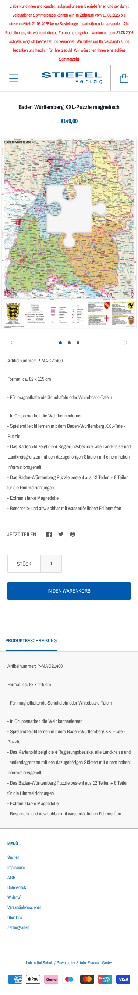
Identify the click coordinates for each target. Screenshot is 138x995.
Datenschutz (17, 887)
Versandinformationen (24, 907)
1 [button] (60, 342)
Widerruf (14, 897)
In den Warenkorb (69, 590)
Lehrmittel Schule (39, 963)
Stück (24, 564)
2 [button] (69, 342)
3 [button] (78, 342)
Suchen (13, 857)
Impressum (16, 868)
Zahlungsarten (18, 927)
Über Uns (14, 917)
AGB (11, 877)
